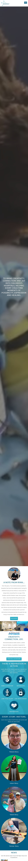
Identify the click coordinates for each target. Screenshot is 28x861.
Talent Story (14, 815)
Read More (14, 618)
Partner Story (14, 846)
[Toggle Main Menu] (25, 3)
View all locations (14, 659)
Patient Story (14, 752)
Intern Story (14, 783)
